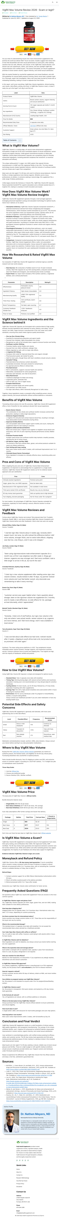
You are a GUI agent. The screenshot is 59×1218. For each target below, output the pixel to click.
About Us (18, 1172)
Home (18, 1169)
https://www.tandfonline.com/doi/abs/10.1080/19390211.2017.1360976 (28, 1101)
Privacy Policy (20, 1183)
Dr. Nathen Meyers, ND (16, 16)
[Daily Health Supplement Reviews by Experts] (8, 2)
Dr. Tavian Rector (41, 16)
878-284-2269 (20, 1207)
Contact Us (19, 1175)
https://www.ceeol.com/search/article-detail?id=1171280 (34, 1075)
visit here (33, 126)
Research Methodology (22, 1178)
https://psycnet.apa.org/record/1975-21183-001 (29, 1093)
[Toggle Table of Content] (19, 140)
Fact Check (14, 12)
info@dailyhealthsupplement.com (25, 1213)
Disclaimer (6, 12)
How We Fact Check (21, 1181)
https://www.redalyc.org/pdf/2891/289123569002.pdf (23, 1069)
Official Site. (15, 771)
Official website (46, 833)
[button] (53, 2)
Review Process (23, 12)
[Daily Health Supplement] (22, 1144)
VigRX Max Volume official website (23, 751)
